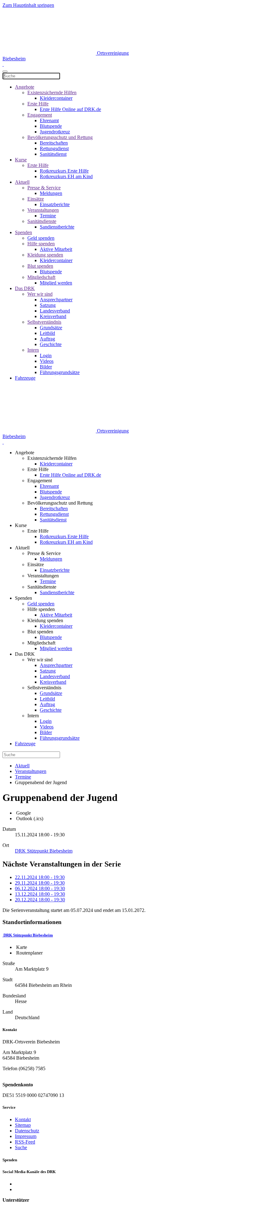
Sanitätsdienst (53, 154)
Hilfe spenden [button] (41, 609)
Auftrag (47, 338)
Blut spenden (40, 266)
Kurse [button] (21, 525)
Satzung (48, 305)
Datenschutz (27, 1130)
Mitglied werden (56, 282)
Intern (33, 350)
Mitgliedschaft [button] (41, 642)
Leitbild (47, 333)
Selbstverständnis (44, 322)
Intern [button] (33, 715)
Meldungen (51, 193)
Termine (48, 215)
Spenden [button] (23, 598)
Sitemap (23, 1125)
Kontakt (23, 1119)
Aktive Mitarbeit (56, 249)
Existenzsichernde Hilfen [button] (51, 458)
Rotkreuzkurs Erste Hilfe (64, 170)
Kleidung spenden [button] (45, 620)
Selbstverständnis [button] (44, 687)
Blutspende (51, 126)
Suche (21, 1147)
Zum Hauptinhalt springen (28, 5)
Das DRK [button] (25, 654)
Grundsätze (51, 327)
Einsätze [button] (35, 564)
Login (46, 355)
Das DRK (25, 288)
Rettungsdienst (54, 148)
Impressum (25, 1136)
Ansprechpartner (56, 299)
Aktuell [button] (22, 547)
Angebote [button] (24, 452)
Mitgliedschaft (41, 277)
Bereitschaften (54, 143)
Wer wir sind (40, 294)
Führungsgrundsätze (60, 372)
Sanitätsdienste (41, 221)
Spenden (23, 232)
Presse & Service (44, 187)
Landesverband (55, 310)
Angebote (24, 87)
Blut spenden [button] (40, 631)
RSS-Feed (25, 1141)
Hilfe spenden (41, 243)
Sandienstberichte (57, 226)
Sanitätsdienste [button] (41, 587)
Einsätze (35, 198)
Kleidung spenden (45, 254)
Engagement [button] (39, 480)
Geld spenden (40, 238)
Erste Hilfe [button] (38, 469)
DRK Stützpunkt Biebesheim (27, 935)
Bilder (46, 366)
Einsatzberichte (55, 204)
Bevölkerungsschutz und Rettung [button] (60, 503)
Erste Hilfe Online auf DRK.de (70, 109)
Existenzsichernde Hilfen (51, 92)
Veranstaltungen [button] (43, 575)
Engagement (39, 115)
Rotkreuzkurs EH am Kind (66, 176)
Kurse (21, 159)
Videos (46, 361)
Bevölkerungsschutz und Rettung (60, 137)
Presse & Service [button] (44, 553)
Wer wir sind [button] (40, 659)
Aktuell (22, 182)
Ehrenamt (49, 120)
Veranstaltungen (43, 210)
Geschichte (51, 344)
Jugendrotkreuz (55, 131)
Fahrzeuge (25, 378)
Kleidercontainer (56, 98)
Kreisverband (53, 316)
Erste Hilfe (38, 103)
